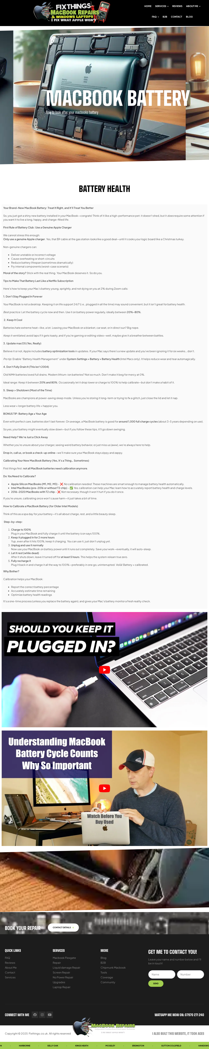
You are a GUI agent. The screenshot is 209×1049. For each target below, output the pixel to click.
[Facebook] (35, 1015)
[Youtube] (49, 1015)
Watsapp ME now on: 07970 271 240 (179, 1015)
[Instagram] (42, 1015)
